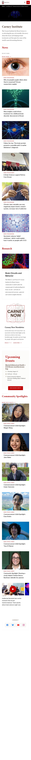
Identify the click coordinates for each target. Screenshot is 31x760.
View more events (15, 388)
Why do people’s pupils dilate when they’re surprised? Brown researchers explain (15, 82)
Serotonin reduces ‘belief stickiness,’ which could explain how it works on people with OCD (15, 238)
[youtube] (18, 625)
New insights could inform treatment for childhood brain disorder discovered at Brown (14, 114)
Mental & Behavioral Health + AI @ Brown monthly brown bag (15, 367)
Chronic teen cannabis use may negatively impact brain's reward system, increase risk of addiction (15, 206)
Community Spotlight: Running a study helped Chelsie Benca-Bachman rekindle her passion (14, 575)
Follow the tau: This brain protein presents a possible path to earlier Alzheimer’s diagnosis (15, 145)
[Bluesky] (12, 625)
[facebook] (7, 625)
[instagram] (23, 625)
